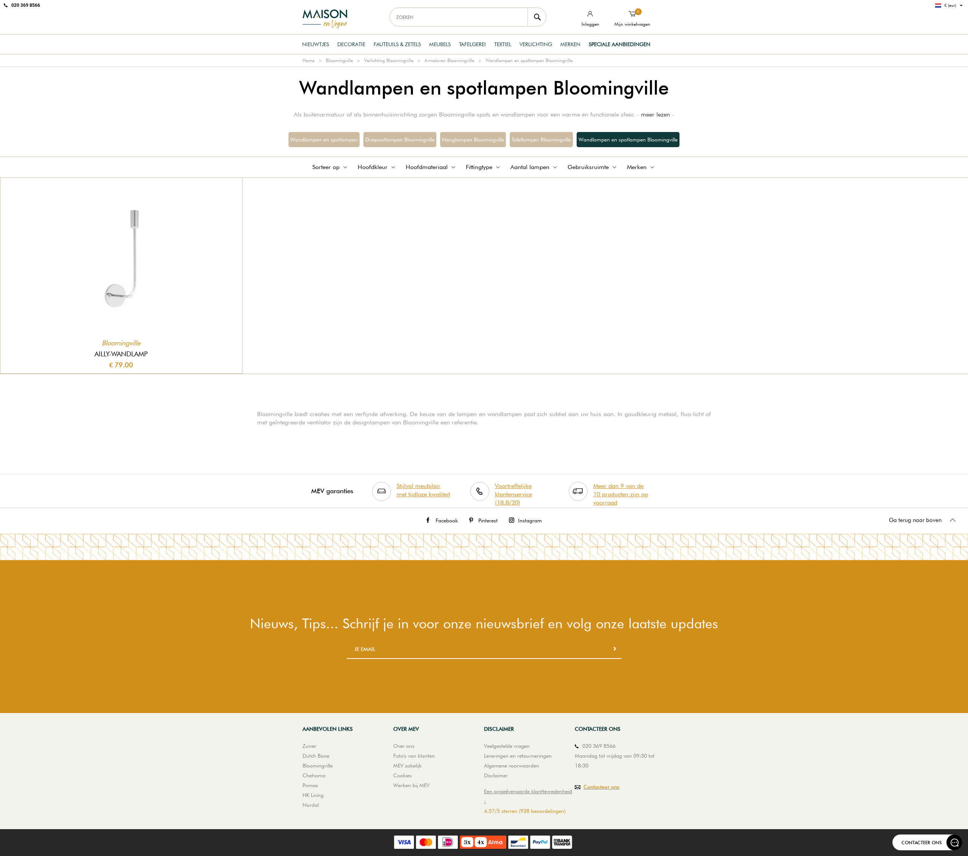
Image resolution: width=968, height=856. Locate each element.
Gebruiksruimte (588, 167)
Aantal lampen (529, 167)
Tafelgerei (472, 44)
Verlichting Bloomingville (388, 60)
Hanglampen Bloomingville (473, 140)
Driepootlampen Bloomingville (399, 140)
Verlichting (536, 44)
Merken (570, 44)
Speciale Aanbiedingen (619, 44)
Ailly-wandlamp (121, 354)
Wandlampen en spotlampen (324, 140)
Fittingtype (479, 167)
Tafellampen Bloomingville (541, 140)
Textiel (502, 44)
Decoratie (351, 44)
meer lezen (655, 114)
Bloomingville (339, 60)
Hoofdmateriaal (427, 167)
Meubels (440, 44)
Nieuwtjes (315, 44)
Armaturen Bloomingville (449, 60)
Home (308, 60)
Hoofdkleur (373, 167)
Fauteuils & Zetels (397, 44)
